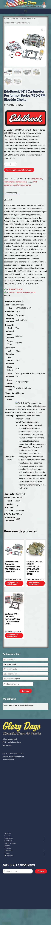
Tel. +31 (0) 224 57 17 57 (13, 753)
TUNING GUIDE (15, 289)
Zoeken (41, 871)
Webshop (10, 855)
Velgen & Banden (10, 843)
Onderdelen (8, 838)
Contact (7, 853)
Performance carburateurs (17, 23)
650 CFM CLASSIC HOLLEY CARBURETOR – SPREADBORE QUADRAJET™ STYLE (35, 568)
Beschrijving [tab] (11, 193)
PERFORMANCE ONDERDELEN (22, 19)
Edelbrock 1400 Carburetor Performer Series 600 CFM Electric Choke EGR (12, 567)
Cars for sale (8, 840)
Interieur (7, 846)
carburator (8, 185)
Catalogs (7, 848)
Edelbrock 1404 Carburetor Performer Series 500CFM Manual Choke (12, 619)
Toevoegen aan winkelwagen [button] (12, 583)
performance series (22, 185)
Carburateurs (36, 179)
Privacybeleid (8, 760)
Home (6, 19)
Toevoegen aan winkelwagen (19, 170)
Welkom (7, 836)
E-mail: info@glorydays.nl (13, 757)
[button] (42, 30)
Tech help (7, 833)
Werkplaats (8, 850)
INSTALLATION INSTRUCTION (22, 292)
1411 (35, 182)
